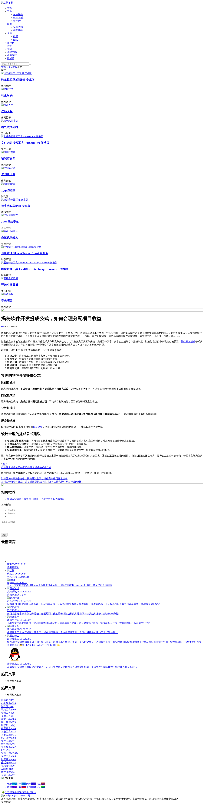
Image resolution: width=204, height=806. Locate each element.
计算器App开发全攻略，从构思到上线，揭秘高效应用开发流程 (34, 478)
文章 (9, 33)
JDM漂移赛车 (10, 221)
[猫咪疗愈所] (8, 152)
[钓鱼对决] (7, 89)
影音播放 (8, 759)
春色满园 (7, 300)
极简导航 (12, 55)
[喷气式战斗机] (9, 120)
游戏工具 (8, 719)
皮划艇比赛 (8, 174)
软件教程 (8, 744)
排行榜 (10, 42)
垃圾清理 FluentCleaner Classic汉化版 (24, 253)
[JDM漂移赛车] (9, 215)
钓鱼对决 (7, 95)
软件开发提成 (188, 341)
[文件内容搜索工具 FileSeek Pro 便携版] (22, 136)
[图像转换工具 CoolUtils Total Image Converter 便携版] (29, 262)
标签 (9, 46)
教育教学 (8, 728)
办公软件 (8, 703)
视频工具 (8, 709)
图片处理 (8, 722)
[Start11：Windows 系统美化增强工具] (102, 485)
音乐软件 (8, 747)
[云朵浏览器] (8, 183)
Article (9, 67)
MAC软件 (18, 17)
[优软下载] (7, 2)
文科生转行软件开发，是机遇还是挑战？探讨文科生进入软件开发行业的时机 (41, 481)
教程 (15, 36)
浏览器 (7, 706)
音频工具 (8, 775)
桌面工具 (8, 716)
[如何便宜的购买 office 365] (102, 310)
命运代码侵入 (9, 237)
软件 (9, 11)
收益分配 (37, 427)
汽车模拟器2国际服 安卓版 (18, 79)
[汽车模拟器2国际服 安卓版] (16, 73)
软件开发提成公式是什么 (38, 467)
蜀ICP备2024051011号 (18, 795)
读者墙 (10, 58)
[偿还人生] (7, 105)
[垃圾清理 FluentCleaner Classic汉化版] (21, 247)
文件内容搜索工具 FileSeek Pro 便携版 (25, 142)
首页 (9, 8)
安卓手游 (9, 753)
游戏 (9, 24)
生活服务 (8, 762)
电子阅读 (8, 738)
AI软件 (7, 769)
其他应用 (8, 734)
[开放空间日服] (9, 278)
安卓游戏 (18, 27)
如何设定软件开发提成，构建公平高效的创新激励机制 (36, 499)
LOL (5, 750)
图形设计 (8, 725)
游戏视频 (18, 30)
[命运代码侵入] (9, 231)
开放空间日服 (9, 284)
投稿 (9, 49)
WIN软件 (18, 14)
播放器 (7, 700)
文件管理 (8, 741)
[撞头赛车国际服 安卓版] (14, 199)
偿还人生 (7, 111)
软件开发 (8, 772)
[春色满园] (7, 294)
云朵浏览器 (8, 190)
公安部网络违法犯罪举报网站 (20, 792)
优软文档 (12, 52)
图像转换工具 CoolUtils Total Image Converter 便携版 (34, 269)
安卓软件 (18, 20)
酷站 (15, 39)
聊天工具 (8, 712)
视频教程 (8, 765)
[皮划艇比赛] (8, 168)
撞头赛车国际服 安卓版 (15, 205)
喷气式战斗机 (9, 127)
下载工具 (8, 731)
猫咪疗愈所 (8, 158)
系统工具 (8, 756)
